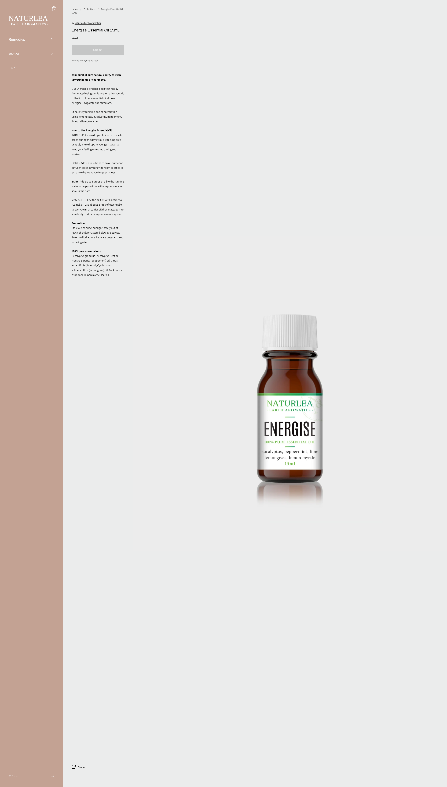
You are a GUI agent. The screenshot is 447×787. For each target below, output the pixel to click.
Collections (89, 9)
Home (75, 9)
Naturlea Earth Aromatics (88, 22)
